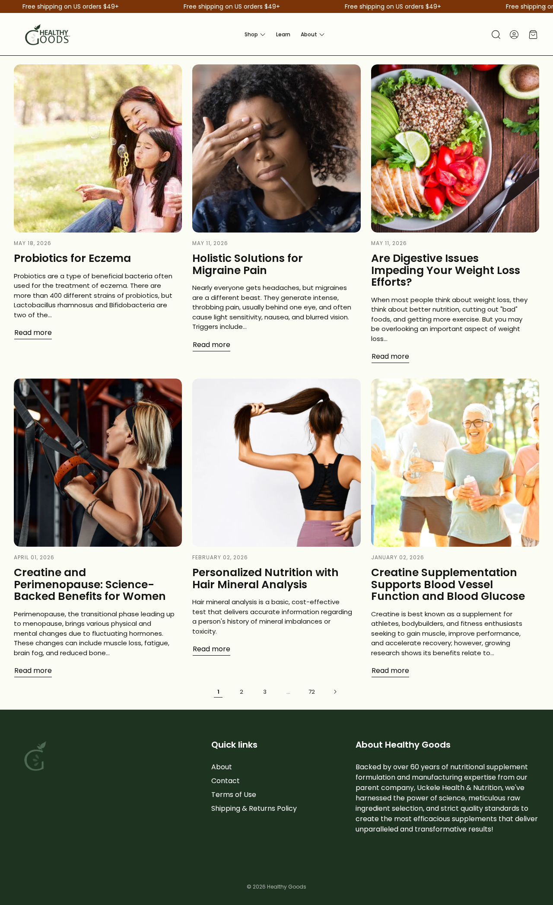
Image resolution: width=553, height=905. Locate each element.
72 (311, 692)
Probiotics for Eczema (72, 258)
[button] (495, 35)
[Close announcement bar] (544, 6)
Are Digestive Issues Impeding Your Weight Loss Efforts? (445, 270)
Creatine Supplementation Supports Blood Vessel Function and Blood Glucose (448, 584)
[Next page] (334, 691)
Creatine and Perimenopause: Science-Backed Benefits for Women (90, 584)
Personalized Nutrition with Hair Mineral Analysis (265, 578)
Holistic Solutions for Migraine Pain (247, 264)
